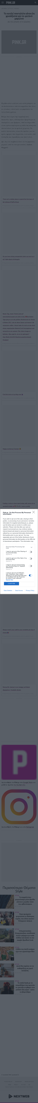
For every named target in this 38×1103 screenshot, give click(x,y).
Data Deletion (8, 590)
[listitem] (19, 547)
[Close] (34, 513)
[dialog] (19, 551)
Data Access (19, 590)
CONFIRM (11, 583)
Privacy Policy (30, 590)
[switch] (30, 552)
